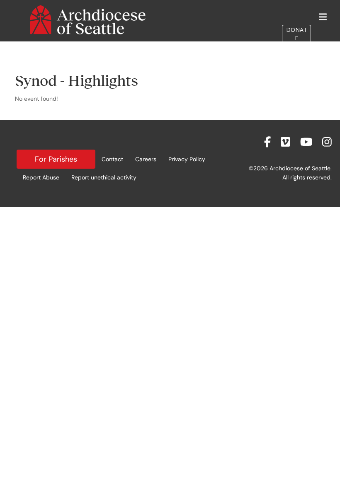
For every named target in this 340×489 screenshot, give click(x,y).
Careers (145, 159)
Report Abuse (41, 177)
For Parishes (56, 159)
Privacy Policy (186, 159)
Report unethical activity (103, 177)
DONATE (296, 34)
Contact (112, 159)
